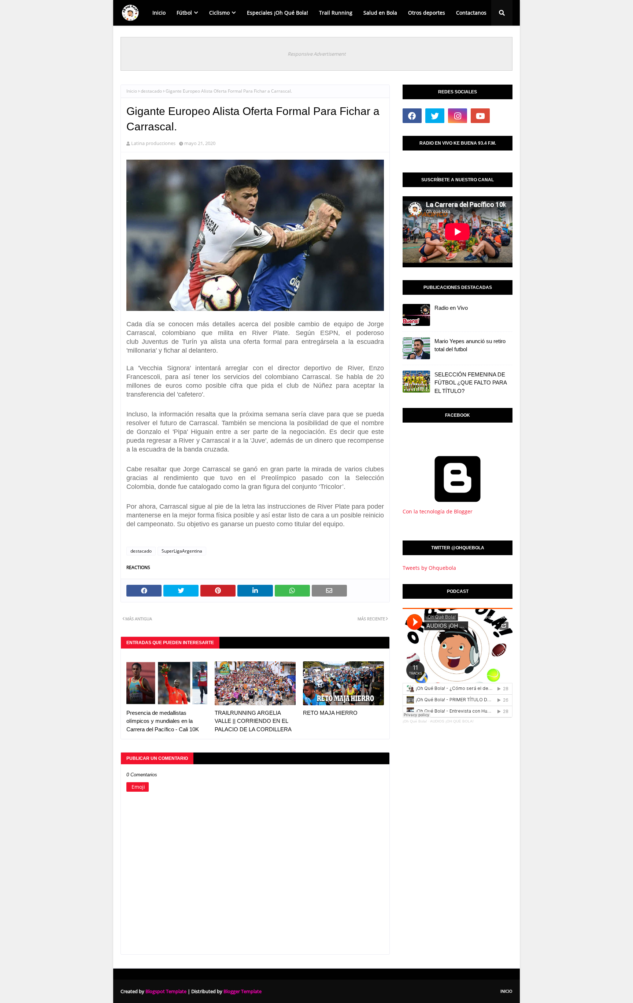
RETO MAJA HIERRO (330, 713)
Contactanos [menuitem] (471, 12)
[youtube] (480, 115)
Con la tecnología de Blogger (438, 511)
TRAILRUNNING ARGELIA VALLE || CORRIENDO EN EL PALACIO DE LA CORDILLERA (253, 721)
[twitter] (434, 115)
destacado (151, 91)
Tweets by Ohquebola (429, 567)
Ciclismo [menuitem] (219, 12)
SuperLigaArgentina (182, 551)
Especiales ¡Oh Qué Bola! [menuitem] (277, 12)
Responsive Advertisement (317, 54)
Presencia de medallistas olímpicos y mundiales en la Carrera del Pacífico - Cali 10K (162, 721)
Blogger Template (242, 991)
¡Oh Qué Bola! (415, 721)
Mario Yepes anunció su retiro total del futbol (470, 345)
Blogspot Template (165, 991)
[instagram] (457, 115)
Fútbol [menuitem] (184, 12)
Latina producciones (153, 143)
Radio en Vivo (451, 308)
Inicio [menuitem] (159, 12)
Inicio (131, 91)
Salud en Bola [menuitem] (380, 12)
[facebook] (412, 115)
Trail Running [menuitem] (335, 12)
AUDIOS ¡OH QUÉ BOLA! (452, 721)
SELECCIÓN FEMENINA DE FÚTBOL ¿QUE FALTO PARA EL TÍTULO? (470, 382)
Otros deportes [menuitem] (426, 12)
